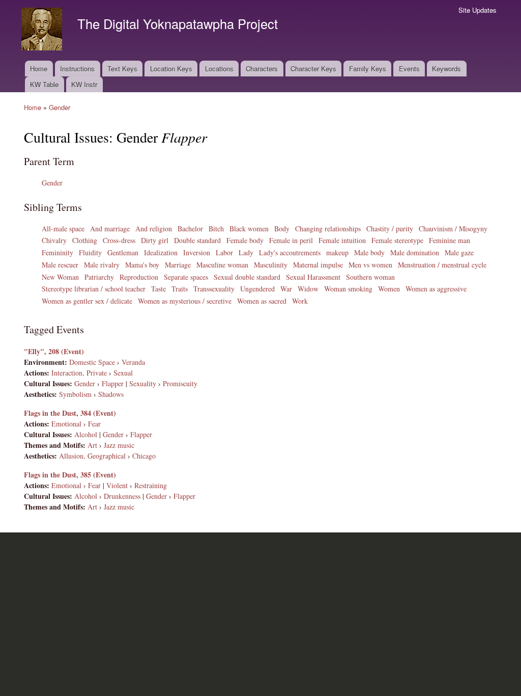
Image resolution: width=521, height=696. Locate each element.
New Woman (60, 277)
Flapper (113, 383)
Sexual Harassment (313, 277)
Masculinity (270, 265)
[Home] (43, 30)
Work (300, 301)
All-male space (63, 228)
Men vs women (370, 265)
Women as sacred (261, 301)
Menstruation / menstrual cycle (442, 265)
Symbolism (75, 394)
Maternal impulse (318, 265)
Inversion (196, 252)
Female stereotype (397, 240)
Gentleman (122, 252)
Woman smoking (348, 288)
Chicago (144, 456)
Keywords (446, 68)
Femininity (57, 252)
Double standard (197, 240)
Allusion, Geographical (92, 456)
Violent (117, 485)
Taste (158, 288)
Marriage (178, 265)
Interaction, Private (79, 373)
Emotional (66, 424)
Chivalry (54, 240)
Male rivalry (102, 265)
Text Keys (122, 68)
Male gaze (459, 252)
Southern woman (370, 277)
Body (282, 228)
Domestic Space (92, 362)
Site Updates (477, 10)
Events (409, 68)
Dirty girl (154, 240)
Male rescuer (60, 265)
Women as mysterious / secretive (184, 301)
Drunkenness (122, 496)
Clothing (84, 240)
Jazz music (119, 445)
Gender (59, 107)
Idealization (161, 252)
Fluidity (90, 252)
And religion (153, 228)
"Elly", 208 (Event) (54, 351)
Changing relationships (328, 228)
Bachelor (190, 228)
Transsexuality (214, 288)
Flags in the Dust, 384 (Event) (70, 413)
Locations (219, 68)
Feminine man (449, 240)
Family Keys (367, 68)
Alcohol (85, 434)
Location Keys (171, 68)
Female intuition (342, 240)
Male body (369, 252)
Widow (308, 288)
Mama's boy (142, 265)
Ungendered (257, 288)
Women (389, 288)
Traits (179, 288)
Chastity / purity (389, 228)
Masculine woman (222, 265)
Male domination (414, 252)
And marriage (110, 228)
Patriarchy (99, 277)
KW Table (44, 84)
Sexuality (142, 383)
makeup (337, 252)
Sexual (123, 373)
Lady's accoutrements (290, 252)
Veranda (133, 362)
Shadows (111, 394)
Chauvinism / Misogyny (453, 228)
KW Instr (84, 84)
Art (92, 445)
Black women (249, 228)
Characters (262, 68)
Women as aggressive (436, 288)
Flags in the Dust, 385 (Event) (70, 474)
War (286, 288)
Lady (246, 252)
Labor (224, 252)
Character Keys (313, 68)
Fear (94, 424)
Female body (245, 240)
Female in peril (291, 240)
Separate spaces (186, 277)
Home (38, 68)
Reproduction (139, 277)
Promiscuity (180, 383)
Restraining (150, 485)
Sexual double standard (247, 277)
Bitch (216, 228)
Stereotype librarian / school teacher (94, 288)
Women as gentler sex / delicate (87, 301)
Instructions (77, 68)
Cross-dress (119, 240)
